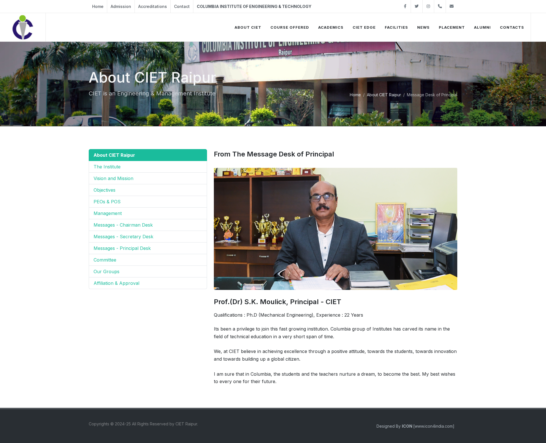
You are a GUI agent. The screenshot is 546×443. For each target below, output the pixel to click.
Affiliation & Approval (116, 283)
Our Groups (106, 271)
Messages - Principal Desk (122, 248)
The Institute (107, 167)
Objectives (104, 190)
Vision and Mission (113, 178)
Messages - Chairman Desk (123, 225)
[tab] (148, 155)
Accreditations (152, 6)
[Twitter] (416, 6)
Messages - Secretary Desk (123, 236)
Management (108, 213)
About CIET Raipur (384, 94)
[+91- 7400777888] (440, 6)
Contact (182, 6)
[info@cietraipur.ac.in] (451, 6)
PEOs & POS (107, 201)
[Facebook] (405, 6)
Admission (121, 6)
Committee (105, 260)
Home (98, 6)
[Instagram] (428, 6)
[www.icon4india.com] (428, 426)
